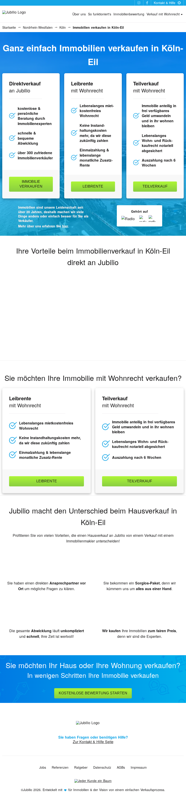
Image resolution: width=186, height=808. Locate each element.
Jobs (42, 767)
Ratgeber (81, 767)
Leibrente (93, 186)
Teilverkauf (155, 186)
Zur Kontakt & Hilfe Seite (93, 741)
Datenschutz (102, 767)
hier (65, 226)
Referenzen (60, 767)
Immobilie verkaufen (31, 184)
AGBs (121, 767)
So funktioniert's (99, 14)
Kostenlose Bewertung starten (93, 693)
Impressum (139, 767)
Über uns (79, 14)
